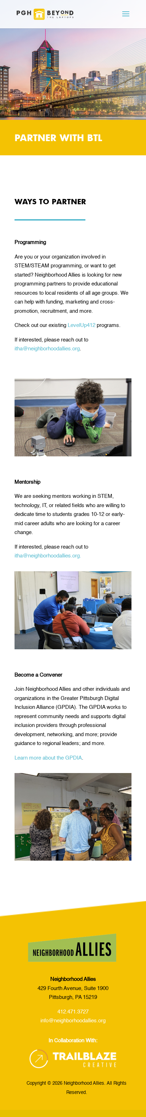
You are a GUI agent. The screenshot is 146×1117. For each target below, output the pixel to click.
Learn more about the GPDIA (48, 758)
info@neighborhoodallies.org (73, 1020)
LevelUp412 (81, 325)
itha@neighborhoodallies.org (47, 348)
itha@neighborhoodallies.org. (48, 555)
